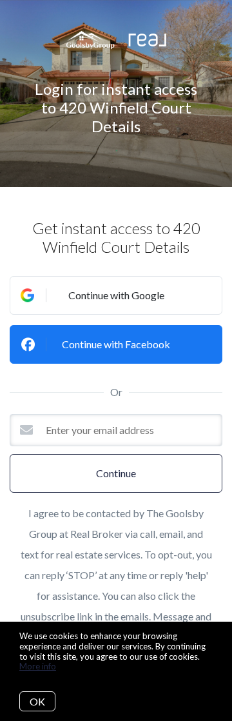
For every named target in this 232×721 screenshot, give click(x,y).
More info (37, 666)
